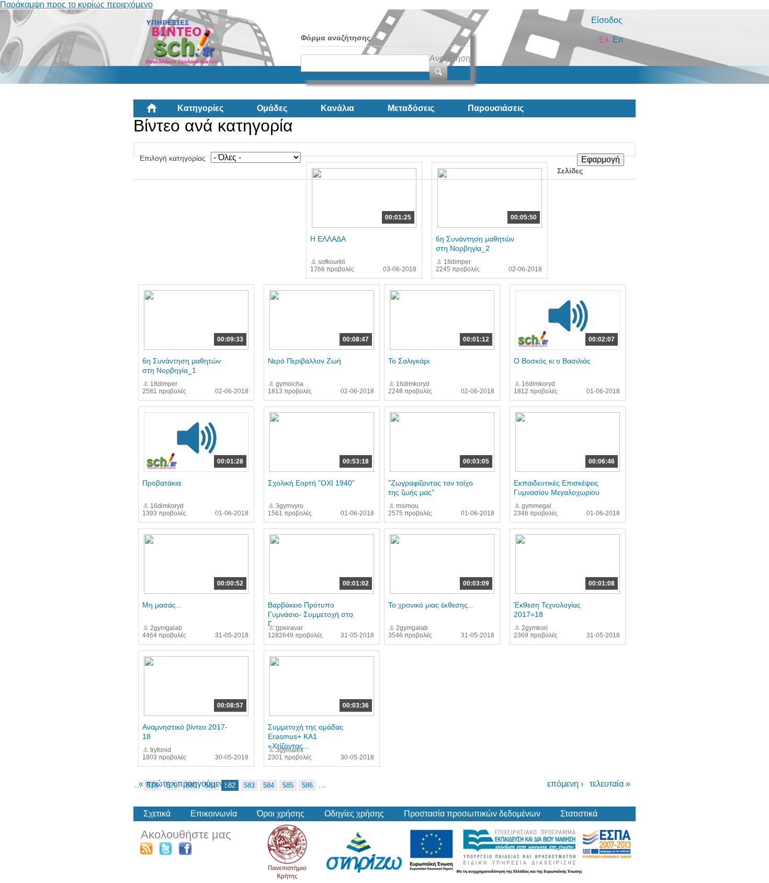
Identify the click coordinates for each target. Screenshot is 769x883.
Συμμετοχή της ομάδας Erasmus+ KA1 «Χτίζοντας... (305, 736)
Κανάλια (337, 108)
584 (268, 785)
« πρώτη (155, 783)
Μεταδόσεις (411, 108)
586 (307, 785)
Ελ (604, 39)
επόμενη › (565, 783)
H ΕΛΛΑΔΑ (328, 239)
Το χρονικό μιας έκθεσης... (431, 605)
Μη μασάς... (162, 605)
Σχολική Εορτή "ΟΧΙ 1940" (311, 483)
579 (171, 785)
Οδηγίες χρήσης (354, 813)
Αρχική (160, 112)
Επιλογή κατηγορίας (173, 158)
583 (249, 785)
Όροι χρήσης (280, 813)
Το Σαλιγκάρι (408, 361)
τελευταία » (610, 783)
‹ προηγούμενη (200, 783)
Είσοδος (607, 20)
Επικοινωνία (213, 813)
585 (287, 785)
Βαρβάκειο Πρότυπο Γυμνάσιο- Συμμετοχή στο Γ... (310, 614)
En (618, 39)
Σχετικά (157, 813)
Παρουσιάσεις (496, 108)
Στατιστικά (578, 813)
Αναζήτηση (449, 58)
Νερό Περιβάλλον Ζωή (304, 361)
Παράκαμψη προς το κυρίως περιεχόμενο (76, 4)
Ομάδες (272, 108)
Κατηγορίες (200, 108)
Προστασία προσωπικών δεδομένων (472, 813)
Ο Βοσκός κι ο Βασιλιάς (552, 361)
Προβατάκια (161, 483)
